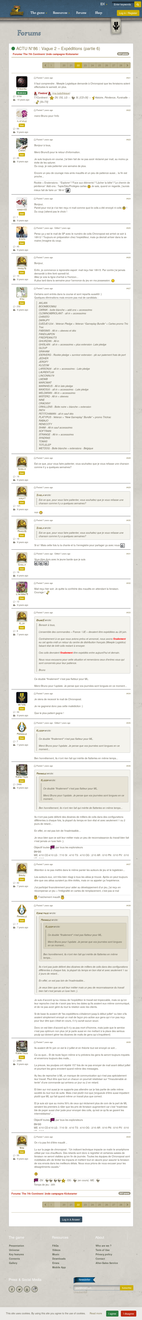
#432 (128, 583)
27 (113, 65)
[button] (104, 4)
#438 (128, 905)
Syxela (22, 469)
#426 (128, 257)
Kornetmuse (22, 777)
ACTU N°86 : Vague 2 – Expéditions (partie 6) (57, 48)
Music (55, 1254)
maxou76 (22, 268)
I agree (112, 1313)
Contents (14, 1258)
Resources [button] (60, 13)
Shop (98, 13)
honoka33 (22, 210)
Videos (56, 1250)
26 (106, 65)
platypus (22, 121)
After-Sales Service (107, 1263)
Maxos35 (21, 531)
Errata (55, 1263)
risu (22, 299)
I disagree (128, 1313)
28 (120, 65)
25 (99, 65)
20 (64, 65)
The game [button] (37, 13)
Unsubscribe (80, 1292)
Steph (22, 239)
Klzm (21, 623)
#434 (128, 693)
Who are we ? (104, 1245)
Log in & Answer (71, 1219)
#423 (128, 139)
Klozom (40, 731)
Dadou (22, 875)
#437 (128, 864)
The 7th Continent (34, 54)
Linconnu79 (22, 594)
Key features (16, 1254)
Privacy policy (104, 1254)
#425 (128, 228)
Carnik (21, 151)
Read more (96, 1313)
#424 (128, 198)
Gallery (13, 1263)
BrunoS (40, 620)
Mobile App (59, 1267)
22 (78, 65)
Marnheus (22, 734)
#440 (128, 1136)
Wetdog (22, 704)
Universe (14, 1250)
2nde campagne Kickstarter (62, 54)
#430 (128, 520)
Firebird (21, 89)
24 (92, 65)
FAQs (55, 1245)
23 (85, 65)
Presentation (16, 1245)
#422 (128, 110)
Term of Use (103, 1250)
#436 (128, 765)
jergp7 (21, 498)
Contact (100, 1258)
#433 (128, 612)
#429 (128, 487)
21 (71, 65)
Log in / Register (128, 13)
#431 (128, 553)
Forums (81, 13)
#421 (128, 77)
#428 (128, 457)
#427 (128, 288)
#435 (128, 722)
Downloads (59, 1258)
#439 (128, 1042)
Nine (22, 1148)
